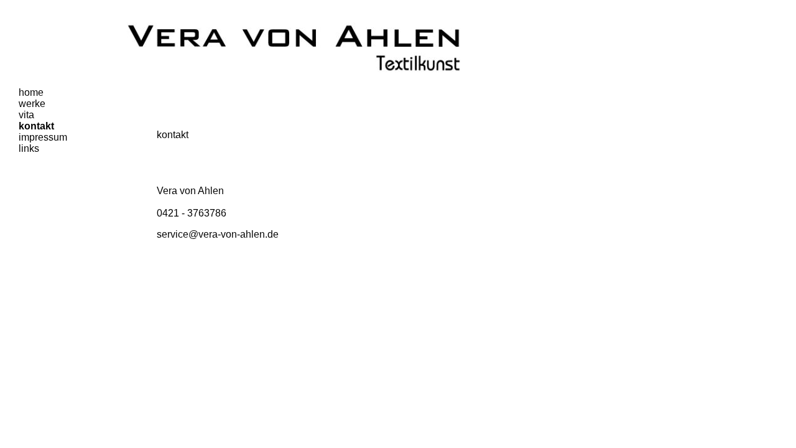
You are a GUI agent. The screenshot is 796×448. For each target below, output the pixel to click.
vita (26, 115)
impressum (43, 137)
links (29, 148)
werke (32, 103)
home (31, 92)
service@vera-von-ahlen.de (218, 234)
